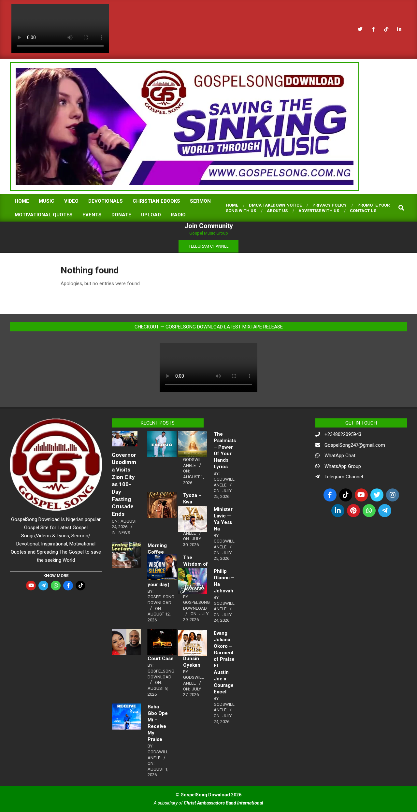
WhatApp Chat (339, 455)
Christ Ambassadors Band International (223, 802)
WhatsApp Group (342, 466)
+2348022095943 (342, 434)
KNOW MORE (55, 575)
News (124, 532)
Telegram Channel (343, 477)
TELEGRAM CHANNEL (208, 246)
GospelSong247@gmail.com (354, 445)
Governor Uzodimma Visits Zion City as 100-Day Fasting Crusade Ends (124, 484)
